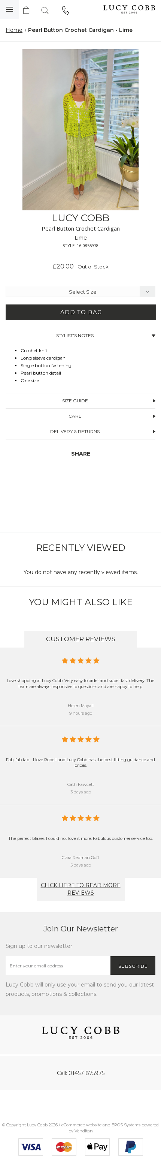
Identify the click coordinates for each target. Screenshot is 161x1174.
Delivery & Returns (75, 431)
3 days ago (80, 792)
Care (75, 416)
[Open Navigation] (9, 9)
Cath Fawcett (80, 784)
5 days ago (80, 865)
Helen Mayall (81, 705)
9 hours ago (80, 713)
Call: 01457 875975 (80, 1073)
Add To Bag (81, 312)
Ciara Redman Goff (80, 857)
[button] (148, 56)
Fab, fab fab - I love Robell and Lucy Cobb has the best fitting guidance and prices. (80, 762)
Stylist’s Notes (75, 335)
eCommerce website (82, 1125)
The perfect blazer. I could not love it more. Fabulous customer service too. (80, 838)
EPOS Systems (126, 1125)
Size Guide (75, 400)
